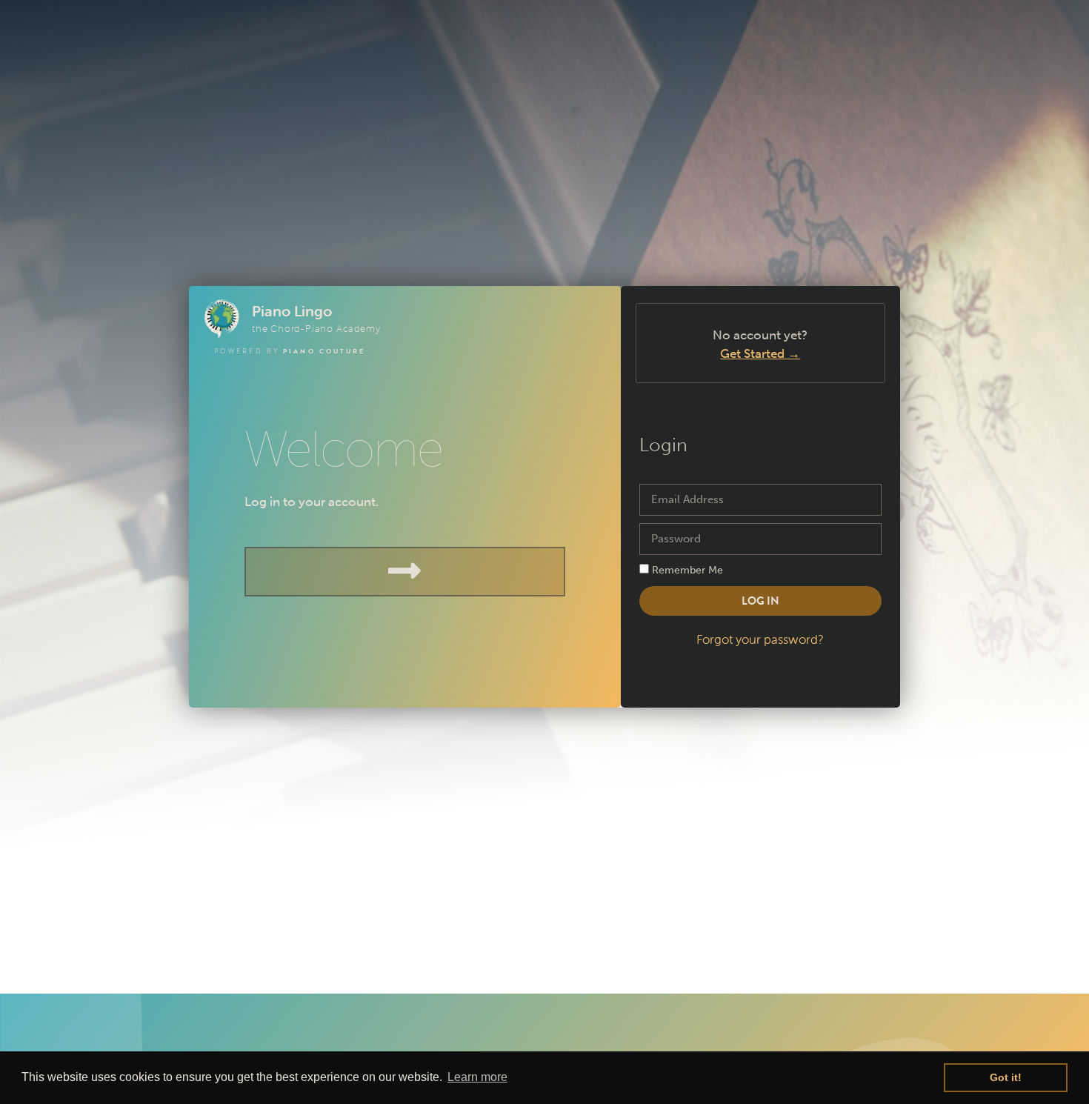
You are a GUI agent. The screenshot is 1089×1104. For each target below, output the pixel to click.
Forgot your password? (760, 639)
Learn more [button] (477, 1077)
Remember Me (686, 569)
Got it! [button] (1006, 1077)
